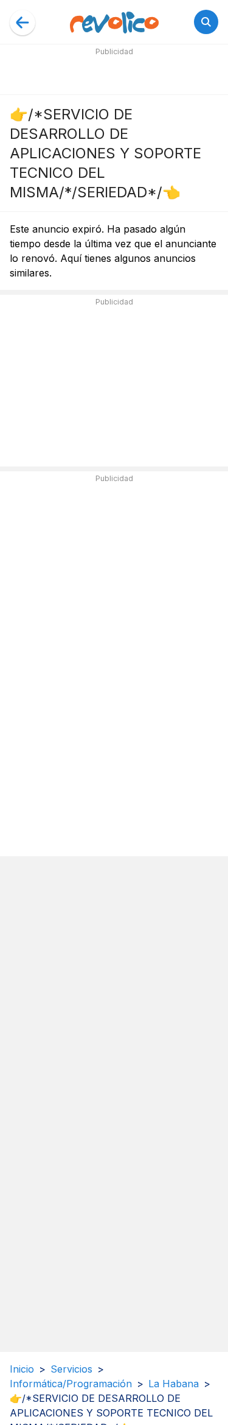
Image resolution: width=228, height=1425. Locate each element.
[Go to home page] (114, 22)
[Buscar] (206, 22)
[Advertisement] (114, 74)
